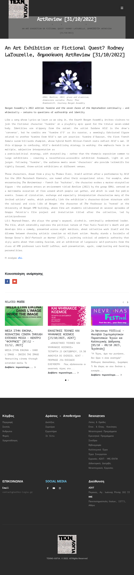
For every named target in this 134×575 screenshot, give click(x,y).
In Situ (50, 436)
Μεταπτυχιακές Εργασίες (101, 468)
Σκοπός (6, 427)
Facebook (7, 281)
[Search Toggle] (113, 8)
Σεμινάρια (50, 427)
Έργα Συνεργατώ (97, 454)
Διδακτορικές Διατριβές (100, 463)
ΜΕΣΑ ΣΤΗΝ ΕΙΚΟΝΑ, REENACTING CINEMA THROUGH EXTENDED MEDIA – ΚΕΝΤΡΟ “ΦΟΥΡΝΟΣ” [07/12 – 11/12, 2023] (23, 338)
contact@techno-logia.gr (17, 492)
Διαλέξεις (49, 422)
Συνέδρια (93, 440)
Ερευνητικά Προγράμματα (101, 436)
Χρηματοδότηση (9, 440)
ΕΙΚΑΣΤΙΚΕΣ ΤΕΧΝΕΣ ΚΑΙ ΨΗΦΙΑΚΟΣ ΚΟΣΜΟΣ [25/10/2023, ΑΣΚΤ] (63, 334)
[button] (123, 302)
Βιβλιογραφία (95, 445)
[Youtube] (53, 488)
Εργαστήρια (51, 431)
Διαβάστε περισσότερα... (19, 367)
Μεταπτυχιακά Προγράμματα (103, 431)
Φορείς (5, 436)
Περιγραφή (7, 422)
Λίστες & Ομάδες (97, 422)
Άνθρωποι (7, 431)
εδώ (20, 258)
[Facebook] (47, 488)
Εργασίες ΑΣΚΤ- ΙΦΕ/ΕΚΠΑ (103, 459)
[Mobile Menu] (122, 8)
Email (14, 281)
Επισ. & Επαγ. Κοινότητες (103, 427)
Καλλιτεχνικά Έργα (98, 450)
